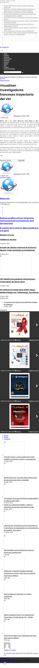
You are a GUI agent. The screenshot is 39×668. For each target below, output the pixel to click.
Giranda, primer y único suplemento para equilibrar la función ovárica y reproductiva (20, 458)
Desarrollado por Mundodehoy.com (10, 662)
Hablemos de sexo (8, 239)
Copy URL (21, 160)
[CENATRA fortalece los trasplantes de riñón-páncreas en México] (14, 633)
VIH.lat (7, 80)
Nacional (6, 57)
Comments (7, 439)
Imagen (6, 63)
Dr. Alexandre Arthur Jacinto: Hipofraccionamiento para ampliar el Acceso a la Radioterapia (20, 33)
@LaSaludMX (4, 658)
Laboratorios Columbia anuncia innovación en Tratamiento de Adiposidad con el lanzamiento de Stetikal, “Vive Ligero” (21, 528)
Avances (6, 62)
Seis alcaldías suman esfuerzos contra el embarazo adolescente (19, 551)
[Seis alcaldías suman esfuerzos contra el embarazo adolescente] (14, 548)
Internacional (8, 58)
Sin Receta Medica (9, 69)
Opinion (6, 67)
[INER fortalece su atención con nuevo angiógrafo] (14, 592)
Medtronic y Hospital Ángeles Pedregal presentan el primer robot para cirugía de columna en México (19, 10)
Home (2, 77)
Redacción (17, 116)
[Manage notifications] (4, 663)
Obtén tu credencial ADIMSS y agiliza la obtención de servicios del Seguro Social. (19, 506)
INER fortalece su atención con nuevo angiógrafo (18, 12)
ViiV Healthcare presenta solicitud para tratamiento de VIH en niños (17, 280)
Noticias (6, 55)
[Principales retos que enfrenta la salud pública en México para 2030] (14, 496)
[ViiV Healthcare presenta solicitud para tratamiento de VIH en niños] (15, 275)
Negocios (6, 60)
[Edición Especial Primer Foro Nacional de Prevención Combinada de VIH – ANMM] (14, 613)
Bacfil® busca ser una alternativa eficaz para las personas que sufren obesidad (20, 479)
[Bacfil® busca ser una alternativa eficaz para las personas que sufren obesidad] (14, 475)
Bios (5, 65)
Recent (6, 437)
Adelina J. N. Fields (10, 650)
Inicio (5, 53)
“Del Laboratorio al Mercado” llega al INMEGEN (19, 31)
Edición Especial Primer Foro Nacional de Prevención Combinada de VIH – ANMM (20, 15)
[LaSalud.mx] (4, 47)
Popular (6, 435)
